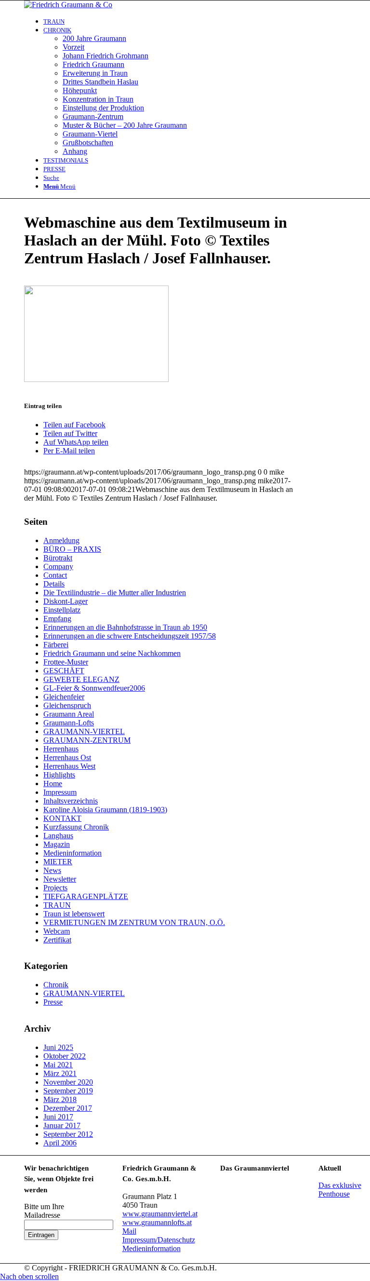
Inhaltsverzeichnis (70, 801)
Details (54, 584)
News (52, 870)
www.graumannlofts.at (157, 1222)
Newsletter (59, 879)
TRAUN (57, 905)
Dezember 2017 (67, 1108)
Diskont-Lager (65, 601)
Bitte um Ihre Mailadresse (44, 1210)
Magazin (56, 844)
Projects (55, 888)
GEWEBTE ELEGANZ (81, 679)
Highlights (59, 775)
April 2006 (60, 1143)
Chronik (55, 985)
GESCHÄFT (63, 671)
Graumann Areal (68, 714)
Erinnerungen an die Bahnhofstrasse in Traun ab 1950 (125, 627)
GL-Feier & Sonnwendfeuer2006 (94, 688)
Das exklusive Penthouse (339, 1189)
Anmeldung (61, 540)
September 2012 (68, 1134)
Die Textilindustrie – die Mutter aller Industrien (114, 592)
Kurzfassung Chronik (76, 827)
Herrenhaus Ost (67, 757)
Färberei (55, 644)
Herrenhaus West (69, 766)
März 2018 (60, 1099)
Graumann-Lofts (68, 723)
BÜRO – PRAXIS (72, 549)
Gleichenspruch (67, 705)
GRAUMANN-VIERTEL (84, 731)
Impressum (60, 792)
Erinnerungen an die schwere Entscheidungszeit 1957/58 (129, 636)
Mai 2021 (58, 1065)
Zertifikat (57, 940)
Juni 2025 (58, 1047)
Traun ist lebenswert (74, 914)
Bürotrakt (57, 558)
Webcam (56, 931)
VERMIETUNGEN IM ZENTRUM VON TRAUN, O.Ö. (134, 922)
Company (58, 566)
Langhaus (58, 835)
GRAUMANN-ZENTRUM (87, 740)
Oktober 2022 (64, 1056)
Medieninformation (72, 853)
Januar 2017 (61, 1125)
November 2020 (68, 1082)
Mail (129, 1231)
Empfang (57, 618)
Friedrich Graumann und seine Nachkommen (112, 653)
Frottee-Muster (65, 662)
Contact (55, 575)
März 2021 (60, 1073)
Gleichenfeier (63, 697)
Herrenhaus (61, 749)
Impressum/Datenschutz (158, 1240)
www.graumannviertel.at (160, 1214)
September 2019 (68, 1091)
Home (52, 783)
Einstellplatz (61, 610)
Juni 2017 (58, 1117)
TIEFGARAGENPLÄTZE (85, 896)
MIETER (57, 862)
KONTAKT (62, 818)
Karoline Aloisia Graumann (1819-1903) (105, 809)
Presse (53, 1002)
